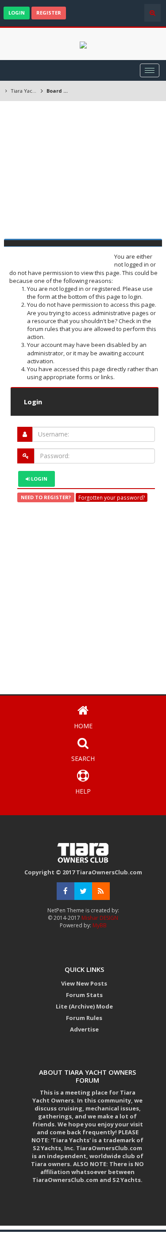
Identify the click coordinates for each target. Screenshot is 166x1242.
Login (16, 12)
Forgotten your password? (111, 497)
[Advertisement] (83, 171)
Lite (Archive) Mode (84, 1006)
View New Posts (84, 983)
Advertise (84, 1029)
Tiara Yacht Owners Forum (24, 90)
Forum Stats (84, 995)
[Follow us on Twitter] (83, 891)
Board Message (59, 90)
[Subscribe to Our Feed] (101, 891)
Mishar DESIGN (99, 918)
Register (48, 12)
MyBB (100, 925)
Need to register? (46, 497)
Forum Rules (84, 1018)
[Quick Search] (152, 13)
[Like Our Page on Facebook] (65, 891)
